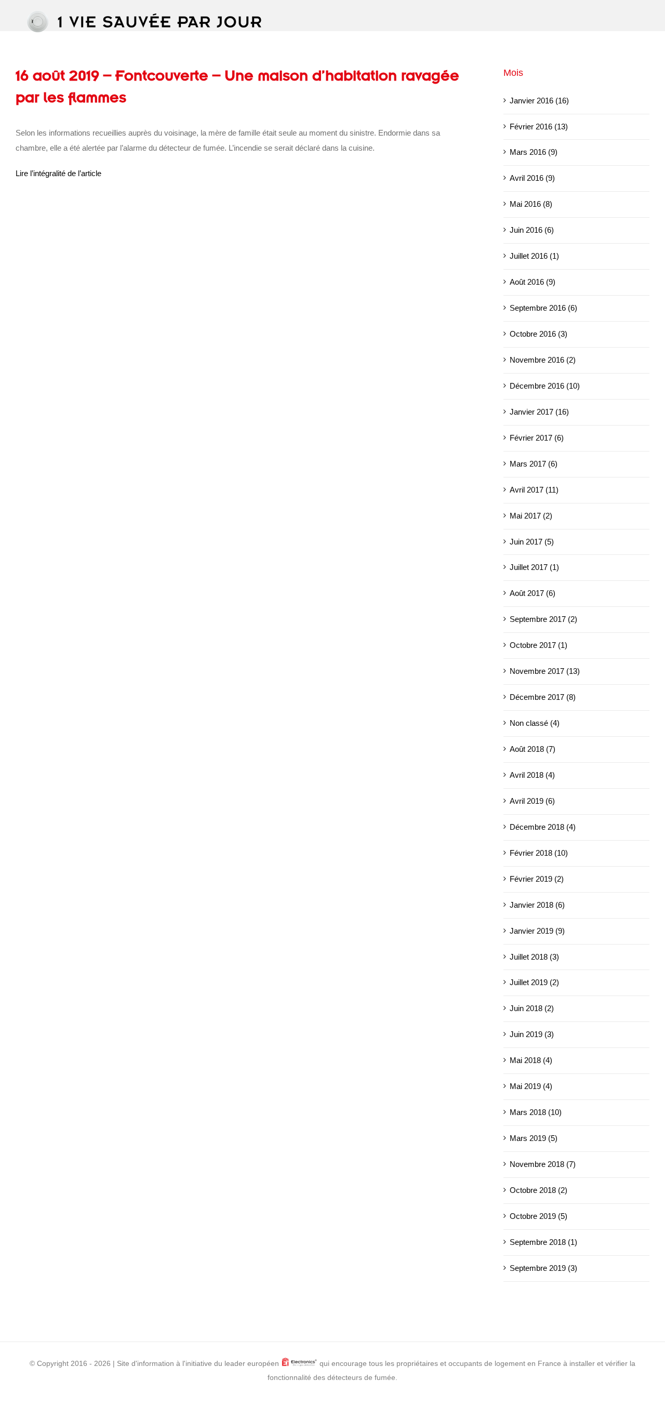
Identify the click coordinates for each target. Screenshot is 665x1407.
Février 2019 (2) (537, 878)
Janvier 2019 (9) (537, 930)
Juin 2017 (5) (532, 541)
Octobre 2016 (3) (538, 333)
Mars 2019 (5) (533, 1138)
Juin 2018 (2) (532, 1008)
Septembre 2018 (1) (543, 1242)
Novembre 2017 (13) (545, 671)
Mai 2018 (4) (531, 1060)
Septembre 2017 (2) (543, 619)
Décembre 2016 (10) (545, 385)
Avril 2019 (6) (532, 801)
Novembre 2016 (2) (543, 359)
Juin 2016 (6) (532, 229)
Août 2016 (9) (532, 281)
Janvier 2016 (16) (539, 100)
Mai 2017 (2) (531, 515)
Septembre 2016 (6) (543, 307)
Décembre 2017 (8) (543, 697)
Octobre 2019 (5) (538, 1216)
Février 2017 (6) (537, 437)
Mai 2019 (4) (531, 1086)
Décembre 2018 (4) (543, 826)
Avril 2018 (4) (532, 775)
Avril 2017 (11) (534, 489)
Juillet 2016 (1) (534, 255)
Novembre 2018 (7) (543, 1164)
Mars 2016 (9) (533, 152)
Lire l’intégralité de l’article (58, 173)
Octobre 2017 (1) (538, 645)
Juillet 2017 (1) (534, 567)
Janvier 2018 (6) (537, 904)
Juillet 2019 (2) (534, 982)
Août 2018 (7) (532, 749)
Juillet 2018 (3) (534, 956)
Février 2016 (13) (539, 126)
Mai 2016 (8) (531, 204)
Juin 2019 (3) (532, 1034)
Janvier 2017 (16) (539, 411)
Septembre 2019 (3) (543, 1268)
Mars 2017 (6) (533, 463)
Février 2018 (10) (539, 852)
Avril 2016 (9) (532, 178)
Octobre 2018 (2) (538, 1190)
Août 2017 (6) (532, 593)
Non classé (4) (535, 723)
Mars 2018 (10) (536, 1112)
